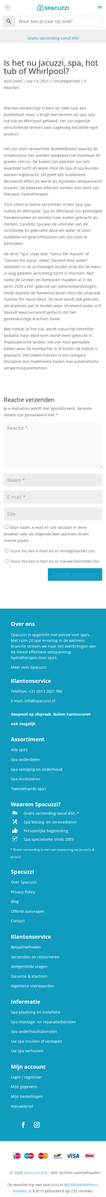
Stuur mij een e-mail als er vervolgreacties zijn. (53, 550)
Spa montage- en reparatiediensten (43, 1021)
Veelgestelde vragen (29, 966)
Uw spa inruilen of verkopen (36, 1041)
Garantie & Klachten (29, 976)
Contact (18, 920)
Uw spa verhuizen (27, 1050)
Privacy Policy (23, 891)
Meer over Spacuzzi (28, 667)
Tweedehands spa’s (28, 788)
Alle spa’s (19, 749)
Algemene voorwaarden (32, 985)
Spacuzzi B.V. (35, 1172)
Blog (15, 901)
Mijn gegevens (24, 1086)
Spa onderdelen (25, 759)
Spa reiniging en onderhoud (36, 769)
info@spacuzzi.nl (39, 700)
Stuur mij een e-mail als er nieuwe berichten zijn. (55, 561)
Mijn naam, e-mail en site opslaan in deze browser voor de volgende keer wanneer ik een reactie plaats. (46, 534)
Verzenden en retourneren (35, 956)
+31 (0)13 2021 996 (46, 691)
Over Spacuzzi (24, 882)
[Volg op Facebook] (23, 1125)
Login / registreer (26, 1077)
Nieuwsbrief (22, 1106)
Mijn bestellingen (27, 1096)
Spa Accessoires (25, 778)
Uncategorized (66, 81)
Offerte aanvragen (27, 911)
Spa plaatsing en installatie (35, 1012)
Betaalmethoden (26, 947)
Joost (17, 81)
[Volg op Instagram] (36, 1125)
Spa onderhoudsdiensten (34, 1031)
